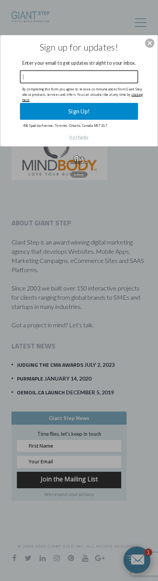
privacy (79, 174)
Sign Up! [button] (79, 111)
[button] (149, 43)
